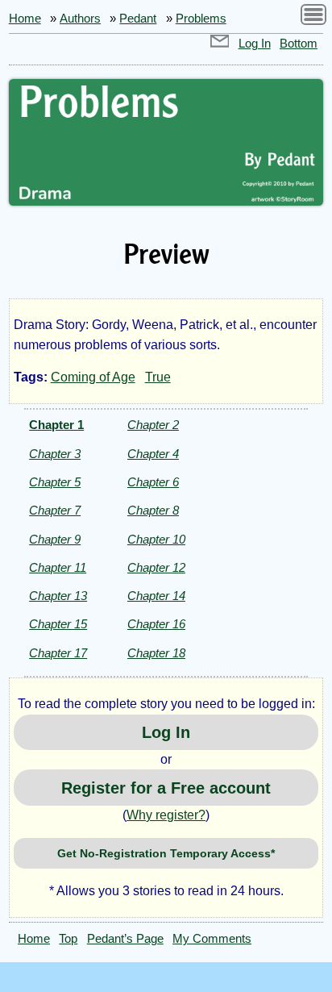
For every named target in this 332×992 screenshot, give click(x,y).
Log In (255, 43)
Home (25, 18)
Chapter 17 (58, 653)
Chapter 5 (55, 482)
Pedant (137, 18)
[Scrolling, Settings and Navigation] (313, 17)
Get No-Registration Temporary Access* (166, 853)
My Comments (211, 938)
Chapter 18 (156, 653)
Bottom (298, 43)
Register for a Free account (166, 788)
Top (68, 938)
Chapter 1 (56, 424)
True (158, 377)
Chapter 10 (156, 539)
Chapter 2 (153, 424)
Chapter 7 (55, 510)
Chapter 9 (55, 539)
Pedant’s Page (125, 938)
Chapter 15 (58, 624)
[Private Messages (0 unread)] (220, 43)
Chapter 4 (153, 454)
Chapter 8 (153, 510)
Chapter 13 (58, 595)
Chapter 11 (57, 567)
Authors (80, 18)
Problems (201, 18)
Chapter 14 (156, 595)
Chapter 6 (153, 482)
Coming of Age (93, 377)
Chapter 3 (55, 454)
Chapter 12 (156, 567)
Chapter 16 (156, 624)
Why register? (166, 815)
